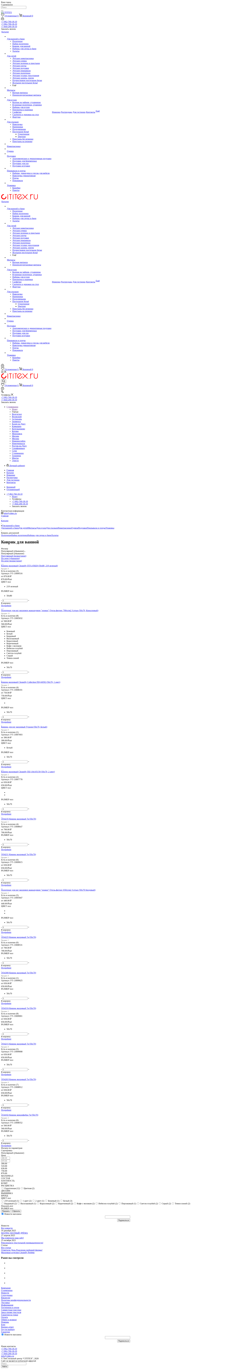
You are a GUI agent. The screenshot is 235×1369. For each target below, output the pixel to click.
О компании (7, 1290)
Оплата (4, 1317)
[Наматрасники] (29, 144)
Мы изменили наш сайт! (12, 1238)
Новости (5, 1293)
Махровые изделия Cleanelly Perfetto (18, 1252)
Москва (15, 436)
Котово (15, 431)
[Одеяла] (29, 149)
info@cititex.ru (10, 513)
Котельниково (18, 429)
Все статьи (6, 1247)
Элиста (15, 460)
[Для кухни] (29, 97)
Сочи (14, 451)
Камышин (16, 426)
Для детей (23, 528)
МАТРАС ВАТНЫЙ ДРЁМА (14, 1233)
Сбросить (16, 1211)
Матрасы (32, 528)
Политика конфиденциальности (16, 1300)
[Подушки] (29, 154)
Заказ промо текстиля (11, 1312)
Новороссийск (18, 441)
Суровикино (18, 453)
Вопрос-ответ (7, 1327)
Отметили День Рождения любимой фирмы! (21, 1250)
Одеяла (74, 528)
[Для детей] (29, 53)
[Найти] (2, 10)
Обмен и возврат (9, 1320)
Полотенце (6, 535)
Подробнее (6, 605)
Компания (5, 1288)
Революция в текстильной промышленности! (22, 1243)
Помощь (5, 1322)
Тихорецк (16, 456)
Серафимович (18, 448)
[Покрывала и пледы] (29, 168)
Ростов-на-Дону (19, 446)
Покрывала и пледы (96, 528)
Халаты (54, 535)
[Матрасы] (29, 88)
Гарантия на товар (9, 1315)
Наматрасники (64, 528)
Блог (3, 1324)
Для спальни (52, 528)
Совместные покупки (11, 1310)
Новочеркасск (18, 443)
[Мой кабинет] (2, 19)
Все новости (7, 1228)
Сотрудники (7, 1295)
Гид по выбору (8, 1329)
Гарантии (5, 1332)
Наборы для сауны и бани (39, 535)
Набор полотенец (19, 535)
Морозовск (17, 434)
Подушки (82, 528)
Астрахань (17, 419)
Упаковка (110, 528)
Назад (14, 409)
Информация (7, 1305)
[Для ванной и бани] (29, 36)
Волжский (17, 416)
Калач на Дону (19, 424)
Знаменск (16, 421)
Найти (4, 1366)
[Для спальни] (29, 119)
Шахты (15, 458)
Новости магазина (12, 1214)
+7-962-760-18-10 (9, 21)
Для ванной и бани (10, 528)
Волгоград (17, 414)
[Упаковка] (29, 183)
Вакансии (5, 1298)
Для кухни (41, 528)
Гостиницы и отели (10, 1307)
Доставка (5, 1302)
